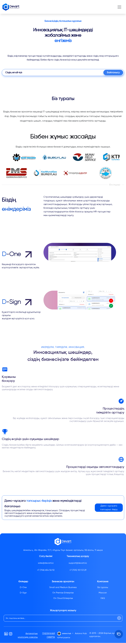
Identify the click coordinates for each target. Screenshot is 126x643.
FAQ (103, 598)
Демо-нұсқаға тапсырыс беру (109, 507)
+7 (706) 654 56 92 (45, 570)
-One (12, 254)
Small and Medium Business (63, 587)
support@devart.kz (78, 563)
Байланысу (113, 72)
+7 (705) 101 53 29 (77, 570)
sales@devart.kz (46, 563)
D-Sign (23, 592)
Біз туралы (102, 587)
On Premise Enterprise (63, 592)
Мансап (103, 592)
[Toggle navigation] (119, 7)
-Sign (12, 301)
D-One (23, 587)
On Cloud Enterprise (63, 598)
